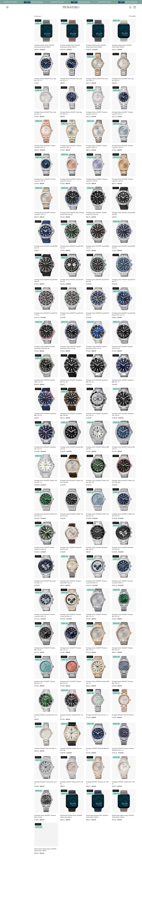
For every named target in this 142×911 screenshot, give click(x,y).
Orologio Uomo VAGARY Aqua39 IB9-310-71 (123, 247)
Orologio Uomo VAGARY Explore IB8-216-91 (97, 448)
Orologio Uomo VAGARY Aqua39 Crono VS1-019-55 (96, 213)
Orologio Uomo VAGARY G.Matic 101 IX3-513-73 (123, 515)
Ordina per (37, 16)
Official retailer (37, 2)
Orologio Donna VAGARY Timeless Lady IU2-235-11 (70, 146)
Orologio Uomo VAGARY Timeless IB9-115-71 (70, 649)
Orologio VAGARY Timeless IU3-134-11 (123, 783)
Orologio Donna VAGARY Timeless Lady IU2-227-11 (45, 146)
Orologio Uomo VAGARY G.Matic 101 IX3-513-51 (71, 515)
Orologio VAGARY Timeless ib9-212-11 (45, 783)
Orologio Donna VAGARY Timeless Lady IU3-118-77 (45, 180)
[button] (130, 7)
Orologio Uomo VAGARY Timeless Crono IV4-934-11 (70, 615)
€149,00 (88, 418)
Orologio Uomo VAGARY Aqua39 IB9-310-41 (72, 247)
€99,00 (114, 83)
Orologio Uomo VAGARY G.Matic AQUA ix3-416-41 (44, 548)
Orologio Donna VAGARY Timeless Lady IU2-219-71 (122, 113)
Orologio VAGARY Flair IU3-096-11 (45, 748)
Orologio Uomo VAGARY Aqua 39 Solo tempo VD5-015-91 (72, 213)
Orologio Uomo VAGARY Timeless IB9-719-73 (122, 682)
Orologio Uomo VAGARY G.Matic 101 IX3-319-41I (97, 481)
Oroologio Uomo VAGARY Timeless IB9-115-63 (45, 816)
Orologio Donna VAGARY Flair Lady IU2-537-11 (123, 79)
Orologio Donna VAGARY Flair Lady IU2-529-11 (97, 79)
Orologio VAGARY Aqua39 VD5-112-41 (46, 716)
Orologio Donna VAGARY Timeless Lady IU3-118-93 (70, 180)
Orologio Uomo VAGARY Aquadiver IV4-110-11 (97, 414)
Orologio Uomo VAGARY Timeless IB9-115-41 (122, 615)
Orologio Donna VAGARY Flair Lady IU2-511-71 (71, 79)
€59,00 (114, 217)
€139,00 (62, 485)
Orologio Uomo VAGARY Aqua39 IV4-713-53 (72, 314)
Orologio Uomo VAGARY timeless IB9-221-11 (98, 682)
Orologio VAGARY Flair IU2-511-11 (97, 715)
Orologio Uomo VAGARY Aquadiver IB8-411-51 (97, 381)
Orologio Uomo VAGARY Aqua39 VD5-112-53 (44, 381)
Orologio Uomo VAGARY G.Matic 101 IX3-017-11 (45, 481)
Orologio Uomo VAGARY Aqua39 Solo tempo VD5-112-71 (123, 314)
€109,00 (88, 284)
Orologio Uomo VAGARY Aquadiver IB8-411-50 (71, 381)
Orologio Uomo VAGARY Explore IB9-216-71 (123, 448)
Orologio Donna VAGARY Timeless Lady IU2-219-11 (96, 113)
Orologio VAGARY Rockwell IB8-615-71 (97, 749)
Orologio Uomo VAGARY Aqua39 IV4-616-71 (123, 280)
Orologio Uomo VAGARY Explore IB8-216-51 (71, 448)
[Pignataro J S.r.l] (71, 7)
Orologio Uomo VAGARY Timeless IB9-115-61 (44, 649)
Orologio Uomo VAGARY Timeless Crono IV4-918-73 (44, 615)
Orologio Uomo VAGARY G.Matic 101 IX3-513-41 (45, 515)
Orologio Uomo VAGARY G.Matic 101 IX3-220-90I (71, 481)
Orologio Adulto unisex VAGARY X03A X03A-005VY (122, 46)
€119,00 (62, 317)
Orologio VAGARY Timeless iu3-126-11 (97, 783)
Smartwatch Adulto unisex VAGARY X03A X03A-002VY (97, 816)
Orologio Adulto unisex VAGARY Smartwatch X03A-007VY (70, 46)
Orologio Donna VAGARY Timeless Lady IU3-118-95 (96, 180)
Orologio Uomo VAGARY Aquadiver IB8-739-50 (71, 414)
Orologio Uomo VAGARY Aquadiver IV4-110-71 (45, 448)
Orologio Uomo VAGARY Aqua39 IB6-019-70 (46, 247)
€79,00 (36, 83)
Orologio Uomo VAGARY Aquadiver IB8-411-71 (123, 381)
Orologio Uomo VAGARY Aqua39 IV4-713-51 (46, 314)
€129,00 (37, 585)
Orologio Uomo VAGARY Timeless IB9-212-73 (44, 682)
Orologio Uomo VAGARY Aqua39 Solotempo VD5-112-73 (96, 347)
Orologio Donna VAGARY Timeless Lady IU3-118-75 (122, 146)
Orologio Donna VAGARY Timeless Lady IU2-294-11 (96, 146)
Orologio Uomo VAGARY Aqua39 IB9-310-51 (98, 247)
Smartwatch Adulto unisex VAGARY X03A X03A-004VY (45, 850)
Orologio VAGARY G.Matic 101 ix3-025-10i (71, 749)
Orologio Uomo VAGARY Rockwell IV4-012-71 (45, 582)
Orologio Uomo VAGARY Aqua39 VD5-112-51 (122, 347)
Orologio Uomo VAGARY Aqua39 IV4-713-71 (98, 314)
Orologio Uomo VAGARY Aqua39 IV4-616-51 (72, 280)
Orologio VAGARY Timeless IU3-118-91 (71, 783)
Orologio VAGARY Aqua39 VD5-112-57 (72, 716)
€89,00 (62, 83)
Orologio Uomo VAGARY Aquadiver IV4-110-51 (123, 414)
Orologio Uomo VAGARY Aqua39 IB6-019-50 (123, 213)
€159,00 (62, 518)
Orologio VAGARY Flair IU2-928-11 (123, 715)
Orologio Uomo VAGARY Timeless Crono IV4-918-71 (122, 582)
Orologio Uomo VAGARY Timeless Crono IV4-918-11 (96, 582)
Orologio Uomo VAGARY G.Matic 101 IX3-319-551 (123, 481)
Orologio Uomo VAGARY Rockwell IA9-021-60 (70, 548)
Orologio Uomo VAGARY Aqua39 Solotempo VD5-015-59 (44, 347)
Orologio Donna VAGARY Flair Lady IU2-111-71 (45, 79)
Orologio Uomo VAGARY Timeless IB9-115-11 (96, 615)
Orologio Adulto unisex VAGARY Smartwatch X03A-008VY (96, 46)
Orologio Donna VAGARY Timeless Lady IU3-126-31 (122, 180)
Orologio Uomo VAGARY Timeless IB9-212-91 (70, 682)
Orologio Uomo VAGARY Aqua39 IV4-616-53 (98, 280)
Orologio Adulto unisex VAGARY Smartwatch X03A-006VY (44, 46)
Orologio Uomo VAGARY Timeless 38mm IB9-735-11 (70, 582)
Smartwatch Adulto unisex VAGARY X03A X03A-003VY (123, 816)
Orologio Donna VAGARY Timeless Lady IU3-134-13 (45, 213)
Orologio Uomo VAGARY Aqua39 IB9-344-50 (46, 280)
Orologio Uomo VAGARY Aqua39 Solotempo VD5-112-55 (70, 347)
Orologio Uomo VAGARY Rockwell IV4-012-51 (122, 548)
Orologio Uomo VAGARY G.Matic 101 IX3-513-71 (97, 515)
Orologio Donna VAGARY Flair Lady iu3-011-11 (45, 113)
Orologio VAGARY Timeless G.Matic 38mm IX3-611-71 (123, 749)
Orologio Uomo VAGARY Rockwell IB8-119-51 (96, 548)
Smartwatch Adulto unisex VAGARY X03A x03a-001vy (71, 816)
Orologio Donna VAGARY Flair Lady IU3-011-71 (71, 113)
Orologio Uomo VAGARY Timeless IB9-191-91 (122, 649)
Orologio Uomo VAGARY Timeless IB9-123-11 (96, 649)
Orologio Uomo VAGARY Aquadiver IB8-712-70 (45, 414)
